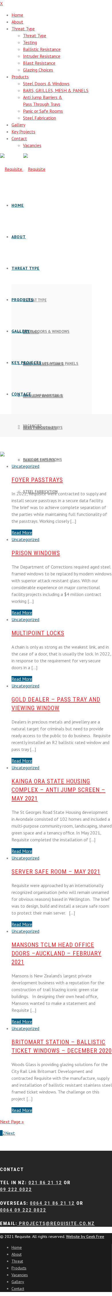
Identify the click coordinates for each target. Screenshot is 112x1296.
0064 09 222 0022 (23, 1210)
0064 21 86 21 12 (52, 1203)
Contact (19, 138)
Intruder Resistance (41, 56)
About (17, 22)
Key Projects (23, 131)
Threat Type (23, 28)
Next (10, 1133)
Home (17, 15)
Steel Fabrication (39, 118)
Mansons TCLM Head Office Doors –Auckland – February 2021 (56, 953)
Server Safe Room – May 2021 (55, 871)
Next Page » (12, 1121)
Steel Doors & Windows (46, 83)
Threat (17, 1261)
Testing (30, 42)
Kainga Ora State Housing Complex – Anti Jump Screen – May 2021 (58, 790)
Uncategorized (25, 466)
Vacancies (32, 145)
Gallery (18, 125)
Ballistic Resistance (42, 49)
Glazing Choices (38, 70)
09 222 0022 (16, 1189)
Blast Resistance (39, 63)
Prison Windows (35, 553)
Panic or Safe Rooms (43, 111)
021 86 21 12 (45, 1182)
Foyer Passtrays (37, 479)
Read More (21, 532)
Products (20, 76)
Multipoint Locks (37, 633)
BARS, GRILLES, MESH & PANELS (55, 90)
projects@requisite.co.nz (56, 1223)
